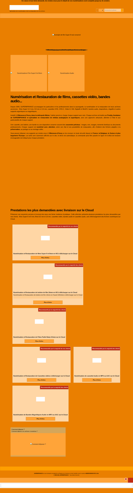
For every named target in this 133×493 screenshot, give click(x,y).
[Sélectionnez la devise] (97, 10)
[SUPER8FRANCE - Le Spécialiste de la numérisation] (27, 7)
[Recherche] (122, 10)
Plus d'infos (45, 257)
